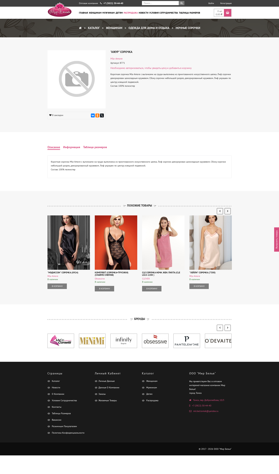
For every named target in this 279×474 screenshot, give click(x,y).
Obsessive (100, 278)
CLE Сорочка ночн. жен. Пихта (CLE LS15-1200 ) (161, 273)
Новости (143, 12)
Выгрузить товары (276, 239)
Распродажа (131, 12)
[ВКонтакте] (93, 115)
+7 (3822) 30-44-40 (201, 405)
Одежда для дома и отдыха (148, 28)
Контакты (56, 406)
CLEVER (146, 278)
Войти (211, 3)
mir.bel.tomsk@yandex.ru (205, 411)
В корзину (57, 286)
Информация (71, 147)
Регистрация (226, 3)
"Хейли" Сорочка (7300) (202, 272)
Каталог (93, 28)
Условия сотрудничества (163, 12)
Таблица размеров (95, 147)
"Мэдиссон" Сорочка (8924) (62, 272)
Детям (119, 12)
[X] (102, 115)
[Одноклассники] (97, 115)
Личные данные (106, 381)
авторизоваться (134, 68)
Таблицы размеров (189, 12)
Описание (53, 147)
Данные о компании (108, 387)
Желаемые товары (107, 400)
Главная (83, 12)
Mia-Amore (116, 58)
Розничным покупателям (64, 426)
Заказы (102, 393)
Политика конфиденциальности (67, 432)
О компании (57, 393)
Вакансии (56, 419)
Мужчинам (108, 12)
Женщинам (95, 12)
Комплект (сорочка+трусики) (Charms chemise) (111, 273)
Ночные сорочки (187, 28)
